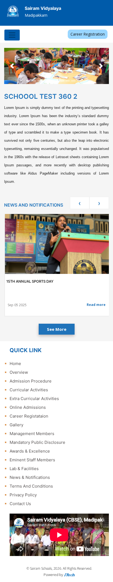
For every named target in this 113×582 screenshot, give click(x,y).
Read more (96, 304)
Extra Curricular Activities (34, 398)
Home (15, 363)
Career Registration (87, 34)
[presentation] (79, 203)
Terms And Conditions (31, 486)
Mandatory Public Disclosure (37, 442)
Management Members (32, 433)
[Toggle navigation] (12, 35)
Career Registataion (29, 416)
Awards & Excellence (30, 451)
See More (56, 329)
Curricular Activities (29, 389)
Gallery (16, 424)
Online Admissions (28, 407)
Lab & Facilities (24, 468)
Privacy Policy (23, 494)
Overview (19, 372)
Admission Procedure (31, 381)
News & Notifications (30, 477)
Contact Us (20, 503)
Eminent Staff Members (32, 459)
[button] (12, 66)
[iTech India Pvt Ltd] (69, 574)
